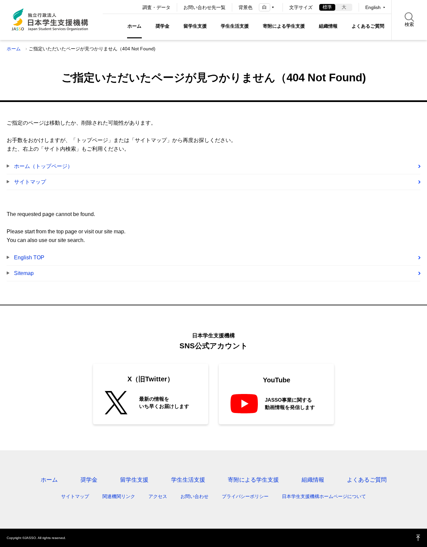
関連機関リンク (118, 496)
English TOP (29, 257)
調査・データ (156, 7)
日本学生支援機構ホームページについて (324, 496)
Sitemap (24, 273)
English (373, 7)
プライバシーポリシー (245, 496)
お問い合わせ (194, 496)
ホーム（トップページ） (43, 166)
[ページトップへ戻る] (418, 538)
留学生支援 (195, 26)
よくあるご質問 (368, 26)
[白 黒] (267, 7)
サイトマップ (30, 182)
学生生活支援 (235, 26)
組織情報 (328, 26)
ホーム (134, 26)
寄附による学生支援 (284, 26)
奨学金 (162, 26)
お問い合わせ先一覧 (204, 7)
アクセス (157, 496)
